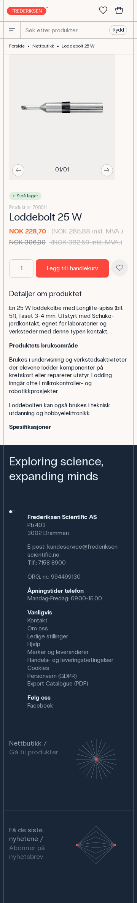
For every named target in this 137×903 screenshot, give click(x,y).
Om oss (37, 628)
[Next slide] (107, 170)
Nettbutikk (43, 46)
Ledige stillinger (47, 636)
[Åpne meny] (12, 30)
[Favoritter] (103, 10)
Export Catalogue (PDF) (57, 683)
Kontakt (37, 620)
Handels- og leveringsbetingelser (70, 659)
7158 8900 (52, 562)
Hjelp (33, 643)
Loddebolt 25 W (78, 46)
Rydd (118, 30)
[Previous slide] (18, 170)
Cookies (38, 667)
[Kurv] (119, 10)
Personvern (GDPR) (52, 675)
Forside (17, 46)
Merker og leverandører (58, 651)
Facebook (40, 705)
